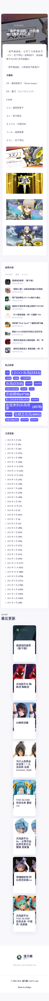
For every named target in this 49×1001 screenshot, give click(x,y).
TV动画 (25, 378)
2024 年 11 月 (12, 471)
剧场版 (24, 389)
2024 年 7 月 (12, 488)
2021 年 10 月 (12, 572)
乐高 (14, 383)
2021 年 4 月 (12, 598)
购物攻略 (34, 419)
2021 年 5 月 (12, 594)
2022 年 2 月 (12, 554)
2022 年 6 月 (12, 537)
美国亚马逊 (24, 419)
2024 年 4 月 (12, 502)
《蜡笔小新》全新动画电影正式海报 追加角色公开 (27, 289)
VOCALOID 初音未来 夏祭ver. (24, 803)
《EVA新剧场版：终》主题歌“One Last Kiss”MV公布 (26, 315)
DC (7, 372)
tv (16, 378)
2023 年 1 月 (12, 519)
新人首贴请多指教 (17, 399)
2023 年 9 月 (12, 510)
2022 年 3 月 (12, 550)
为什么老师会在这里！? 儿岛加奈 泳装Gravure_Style (24, 765)
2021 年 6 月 (12, 589)
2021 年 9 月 (12, 576)
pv (8, 378)
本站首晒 (35, 399)
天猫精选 (31, 388)
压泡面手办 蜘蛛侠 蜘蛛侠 (24, 685)
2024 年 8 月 (12, 484)
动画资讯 (10, 25)
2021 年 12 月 (12, 563)
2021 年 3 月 (12, 603)
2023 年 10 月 (12, 506)
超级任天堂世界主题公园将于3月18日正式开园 (28, 306)
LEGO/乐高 (26, 373)
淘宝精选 (9, 414)
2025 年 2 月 (12, 458)
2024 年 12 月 (12, 466)
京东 (37, 383)
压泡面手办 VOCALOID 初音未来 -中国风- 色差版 (24, 920)
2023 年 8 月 (12, 515)
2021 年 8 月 (12, 581)
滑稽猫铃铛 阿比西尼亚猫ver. (24, 878)
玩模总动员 (27, 414)
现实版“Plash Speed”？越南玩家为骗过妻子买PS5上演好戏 (27, 323)
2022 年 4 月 (12, 546)
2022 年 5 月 (12, 541)
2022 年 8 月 (12, 528)
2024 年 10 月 (12, 475)
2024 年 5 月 (12, 497)
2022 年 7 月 (12, 532)
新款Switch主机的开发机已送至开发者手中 (27, 332)
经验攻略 (12, 420)
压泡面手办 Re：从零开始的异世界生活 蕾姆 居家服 (23, 843)
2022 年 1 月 (12, 559)
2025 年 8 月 (12, 444)
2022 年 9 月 (12, 524)
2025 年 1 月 (12, 462)
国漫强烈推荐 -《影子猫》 (23, 281)
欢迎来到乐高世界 (24, 407)
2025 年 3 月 (12, 453)
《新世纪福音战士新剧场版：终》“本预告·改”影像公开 (28, 340)
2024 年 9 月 (12, 480)
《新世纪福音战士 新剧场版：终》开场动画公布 (27, 349)
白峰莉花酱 (22, 722)
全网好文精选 (12, 389)
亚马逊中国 (29, 383)
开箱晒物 (17, 394)
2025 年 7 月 (12, 449)
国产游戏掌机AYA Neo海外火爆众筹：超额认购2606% (26, 298)
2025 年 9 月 (12, 440)
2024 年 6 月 (12, 493)
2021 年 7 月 (12, 585)
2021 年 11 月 (12, 568)
